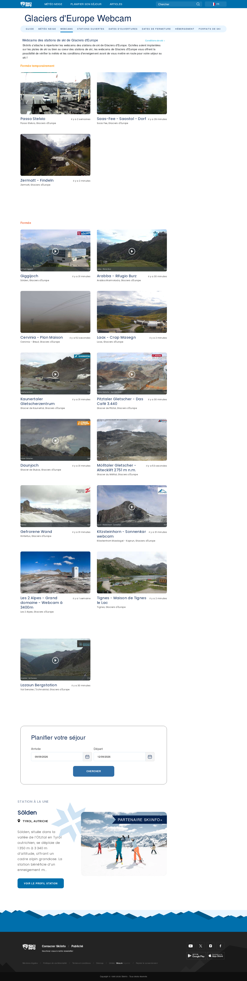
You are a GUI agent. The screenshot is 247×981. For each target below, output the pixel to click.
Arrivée (36, 749)
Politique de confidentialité (55, 963)
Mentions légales (30, 963)
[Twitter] (201, 946)
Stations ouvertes (90, 28)
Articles (116, 4)
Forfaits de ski (210, 28)
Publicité (77, 946)
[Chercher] (198, 4)
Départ (98, 749)
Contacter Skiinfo (54, 946)
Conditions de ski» (155, 40)
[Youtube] (191, 946)
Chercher (93, 771)
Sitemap (99, 963)
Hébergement (184, 28)
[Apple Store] (215, 955)
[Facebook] (220, 946)
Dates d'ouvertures (123, 28)
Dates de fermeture (156, 28)
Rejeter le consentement (147, 963)
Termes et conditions (81, 963)
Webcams (66, 28)
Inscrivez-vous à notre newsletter (57, 950)
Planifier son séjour (86, 4)
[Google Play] (196, 955)
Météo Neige (53, 4)
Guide (30, 28)
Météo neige (47, 28)
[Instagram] (210, 946)
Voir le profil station (41, 883)
